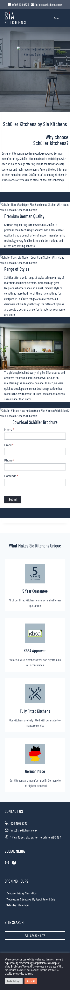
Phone (9, 460)
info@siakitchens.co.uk (23, 830)
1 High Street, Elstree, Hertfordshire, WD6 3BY (35, 837)
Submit (12, 499)
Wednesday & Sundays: (19, 899)
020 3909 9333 (18, 823)
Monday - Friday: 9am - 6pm (21, 893)
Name (9, 429)
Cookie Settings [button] (13, 981)
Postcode (11, 475)
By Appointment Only (43, 899)
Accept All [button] (31, 981)
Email (8, 444)
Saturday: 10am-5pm (17, 905)
